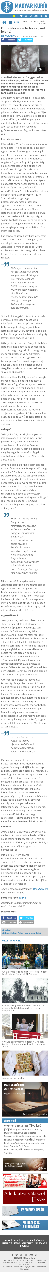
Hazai (15, 1240)
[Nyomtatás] (26, 923)
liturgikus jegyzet (12, 1132)
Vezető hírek (11, 940)
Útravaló (19, 1136)
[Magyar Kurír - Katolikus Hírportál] (24, 12)
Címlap (7, 1240)
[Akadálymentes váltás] (14, 16)
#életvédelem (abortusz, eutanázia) (21, 933)
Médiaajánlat (18, 1267)
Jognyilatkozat (30, 1267)
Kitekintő (7, 1243)
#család (6, 930)
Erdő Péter (24, 1146)
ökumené (10, 1125)
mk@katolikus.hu (30, 1262)
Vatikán (8, 1152)
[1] (24, 73)
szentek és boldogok (35, 1136)
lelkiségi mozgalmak (14, 1139)
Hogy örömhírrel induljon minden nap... (18, 1089)
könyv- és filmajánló (33, 1149)
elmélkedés (22, 1125)
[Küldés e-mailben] (9, 923)
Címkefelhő (10, 1120)
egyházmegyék (13, 1149)
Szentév (14, 1146)
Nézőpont (8, 36)
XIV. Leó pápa (27, 1240)
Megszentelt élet (23, 1243)
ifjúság (38, 1129)
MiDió (22, 897)
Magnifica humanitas (23, 1129)
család (30, 1139)
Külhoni (40, 1240)
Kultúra (24, 1246)
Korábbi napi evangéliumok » (34, 1114)
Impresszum (7, 1267)
